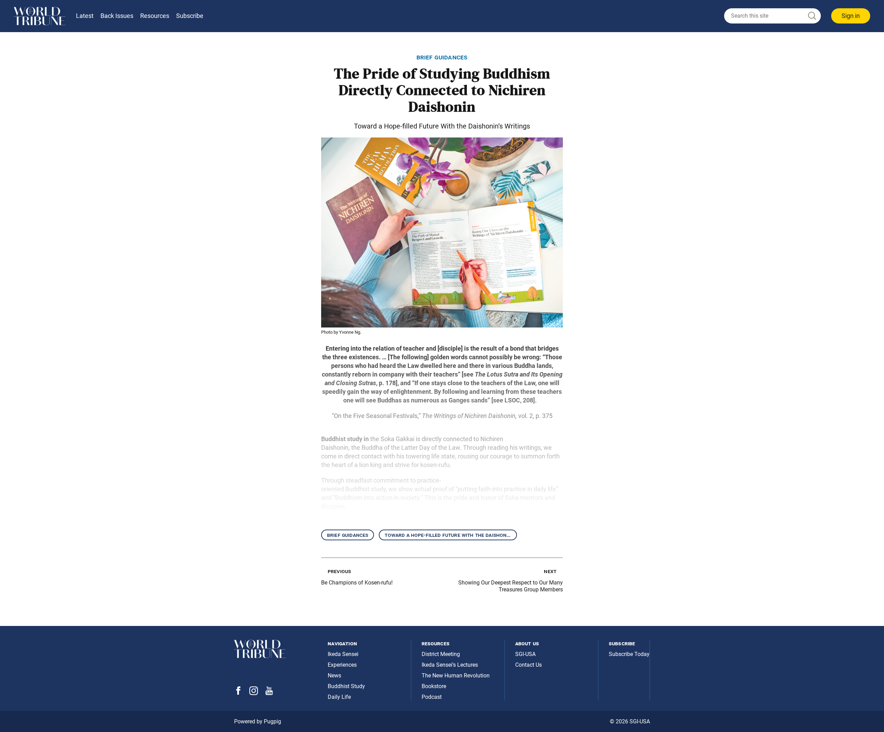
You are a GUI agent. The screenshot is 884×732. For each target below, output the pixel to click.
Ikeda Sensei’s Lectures (450, 665)
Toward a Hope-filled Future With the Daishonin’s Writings (451, 535)
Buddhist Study (346, 686)
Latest (85, 15)
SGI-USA (525, 654)
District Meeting (441, 654)
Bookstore (434, 686)
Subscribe (189, 15)
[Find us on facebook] (238, 693)
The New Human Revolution (456, 675)
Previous (339, 571)
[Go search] (811, 16)
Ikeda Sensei (343, 654)
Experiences (342, 665)
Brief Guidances (347, 535)
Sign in (851, 15)
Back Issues (116, 15)
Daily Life (339, 697)
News (334, 675)
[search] (772, 15)
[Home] (40, 16)
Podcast (432, 697)
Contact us (528, 665)
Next (550, 571)
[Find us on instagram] (253, 693)
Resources (154, 15)
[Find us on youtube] (269, 693)
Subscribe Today (629, 654)
